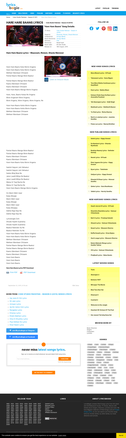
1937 (39, 403)
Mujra (107, 370)
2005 (21, 419)
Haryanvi (48, 13)
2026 (8, 424)
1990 (26, 416)
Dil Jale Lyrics (15, 301)
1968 (35, 410)
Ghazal (106, 362)
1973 (21, 412)
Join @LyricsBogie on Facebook (23, 337)
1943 (30, 405)
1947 (12, 407)
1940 (17, 405)
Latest (97, 8)
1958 (26, 409)
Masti (90, 370)
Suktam (91, 385)
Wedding (91, 383)
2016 (34, 421)
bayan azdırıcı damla (18, 392)
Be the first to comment (43, 372)
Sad (113, 378)
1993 (39, 416)
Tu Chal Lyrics (101, 112)
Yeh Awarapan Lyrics (103, 102)
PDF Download (29, 272)
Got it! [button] (121, 435)
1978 (8, 414)
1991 (30, 416)
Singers (89, 329)
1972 (16, 412)
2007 (30, 419)
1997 (21, 417)
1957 (21, 409)
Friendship (91, 362)
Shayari (107, 380)
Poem (114, 372)
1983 (30, 414)
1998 (26, 417)
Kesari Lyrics (102, 228)
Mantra (100, 352)
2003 (12, 419)
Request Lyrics (78, 13)
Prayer (96, 375)
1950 (26, 407)
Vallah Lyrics (101, 191)
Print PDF (13, 272)
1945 (39, 405)
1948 (17, 407)
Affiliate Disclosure (51, 412)
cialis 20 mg (4, 392)
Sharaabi (99, 380)
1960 (35, 409)
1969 (39, 410)
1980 (17, 414)
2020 (17, 423)
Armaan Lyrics (15, 304)
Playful (107, 372)
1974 (25, 412)
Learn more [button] (62, 435)
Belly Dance (107, 354)
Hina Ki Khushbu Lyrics (19, 319)
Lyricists (89, 333)
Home (14, 13)
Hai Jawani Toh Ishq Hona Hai (101, 315)
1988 (17, 416)
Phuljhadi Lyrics (101, 255)
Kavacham (91, 352)
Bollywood (22, 13)
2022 (25, 423)
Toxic (93, 270)
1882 (8, 403)
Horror (111, 365)
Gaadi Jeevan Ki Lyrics (102, 206)
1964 (17, 410)
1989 (21, 416)
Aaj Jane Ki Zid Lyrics (18, 298)
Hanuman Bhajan (104, 347)
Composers (90, 331)
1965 (21, 410)
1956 (17, 409)
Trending (115, 8)
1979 (12, 414)
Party (90, 372)
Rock (98, 378)
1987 (12, 416)
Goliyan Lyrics (101, 174)
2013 (21, 421)
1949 (21, 407)
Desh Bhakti (100, 357)
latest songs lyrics (51, 349)
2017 (39, 421)
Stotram (109, 383)
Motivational (98, 370)
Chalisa (113, 349)
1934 (26, 403)
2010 (8, 421)
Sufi (114, 380)
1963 (12, 410)
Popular (106, 8)
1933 (21, 403)
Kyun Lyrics (99, 169)
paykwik (28, 392)
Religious (91, 378)
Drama (108, 357)
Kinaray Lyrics (15, 313)
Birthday (116, 352)
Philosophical (98, 372)
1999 (30, 417)
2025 (39, 423)
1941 (21, 405)
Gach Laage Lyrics (104, 238)
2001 (39, 417)
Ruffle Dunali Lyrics (102, 233)
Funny (99, 362)
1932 (17, 403)
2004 (17, 419)
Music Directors (92, 328)
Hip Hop (104, 365)
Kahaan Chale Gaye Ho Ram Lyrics (103, 96)
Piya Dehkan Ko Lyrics (18, 322)
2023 (30, 423)
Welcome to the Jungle (99, 305)
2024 (35, 423)
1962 (8, 410)
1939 (12, 405)
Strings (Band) (61, 36)
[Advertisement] (25, 133)
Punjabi (40, 13)
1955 (12, 409)
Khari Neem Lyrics (17, 325)
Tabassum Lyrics (102, 78)
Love (112, 367)
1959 (30, 409)
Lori (106, 367)
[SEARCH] (118, 13)
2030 (26, 424)
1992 (34, 416)
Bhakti (90, 344)
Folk (58, 40)
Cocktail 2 (94, 300)
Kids (100, 367)
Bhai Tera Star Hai (97, 290)
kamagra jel (35, 392)
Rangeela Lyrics (16, 310)
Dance (99, 354)
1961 (39, 409)
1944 (35, 405)
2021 (21, 423)
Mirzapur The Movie (98, 285)
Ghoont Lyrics (103, 223)
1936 (35, 403)
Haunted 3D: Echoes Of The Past (102, 310)
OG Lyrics (102, 250)
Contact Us (48, 410)
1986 (8, 416)
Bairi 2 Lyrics (102, 218)
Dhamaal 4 (94, 295)
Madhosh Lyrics (103, 107)
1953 (39, 407)
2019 (12, 423)
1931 (12, 403)
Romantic (106, 378)
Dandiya (91, 357)
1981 (21, 414)
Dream (116, 357)
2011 (12, 421)
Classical (91, 354)
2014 (25, 421)
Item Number (92, 367)
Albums (58, 13)
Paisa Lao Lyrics (103, 124)
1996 (17, 417)
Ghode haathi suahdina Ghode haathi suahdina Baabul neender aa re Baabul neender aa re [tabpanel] (24, 165)
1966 (26, 410)
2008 (35, 419)
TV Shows (66, 13)
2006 (26, 419)
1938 (8, 405)
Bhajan (111, 344)
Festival (110, 360)
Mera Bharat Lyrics (101, 73)
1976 (34, 412)
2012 (16, 421)
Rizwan (65, 34)
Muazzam (59, 34)
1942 (25, 405)
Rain (110, 375)
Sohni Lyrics (100, 138)
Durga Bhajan (92, 347)
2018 (8, 423)
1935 (30, 403)
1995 (12, 417)
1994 (8, 417)
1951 (30, 407)
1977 (39, 412)
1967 (30, 410)
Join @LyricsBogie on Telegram (23, 330)
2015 (30, 421)
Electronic (91, 360)
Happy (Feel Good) (93, 365)
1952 (34, 407)
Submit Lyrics (49, 403)
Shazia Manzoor (73, 34)
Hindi (32, 13)
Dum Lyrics (100, 90)
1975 (30, 412)
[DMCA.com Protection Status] (51, 419)
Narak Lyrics (99, 157)
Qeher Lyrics (102, 186)
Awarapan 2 (95, 275)
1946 (8, 407)
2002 (8, 419)
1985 (39, 414)
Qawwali (103, 375)
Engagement (100, 360)
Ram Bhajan (104, 349)
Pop (90, 375)
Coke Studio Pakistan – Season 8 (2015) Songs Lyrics (45, 294)
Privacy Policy (49, 407)
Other (113, 370)
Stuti (116, 383)
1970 (8, 412)
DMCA (47, 409)
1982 (25, 414)
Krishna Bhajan (93, 349)
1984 (35, 414)
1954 (8, 409)
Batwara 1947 (96, 280)
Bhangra (107, 352)
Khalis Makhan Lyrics (18, 316)
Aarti (97, 344)
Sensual (91, 380)
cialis (9, 392)
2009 (39, 419)
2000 (35, 417)
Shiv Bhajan (100, 383)
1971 (12, 412)
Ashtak (104, 344)
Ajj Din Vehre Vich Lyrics (19, 307)
